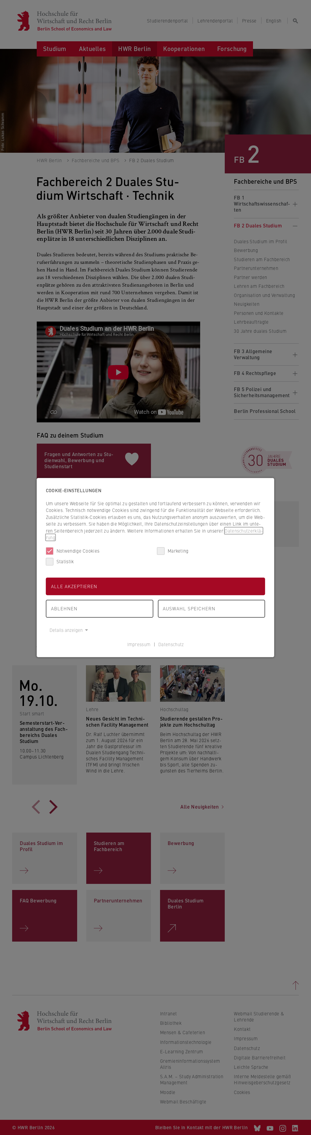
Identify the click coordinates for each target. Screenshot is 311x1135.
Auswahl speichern (189, 608)
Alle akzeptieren (74, 586)
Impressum (139, 644)
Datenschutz (171, 644)
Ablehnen (64, 608)
